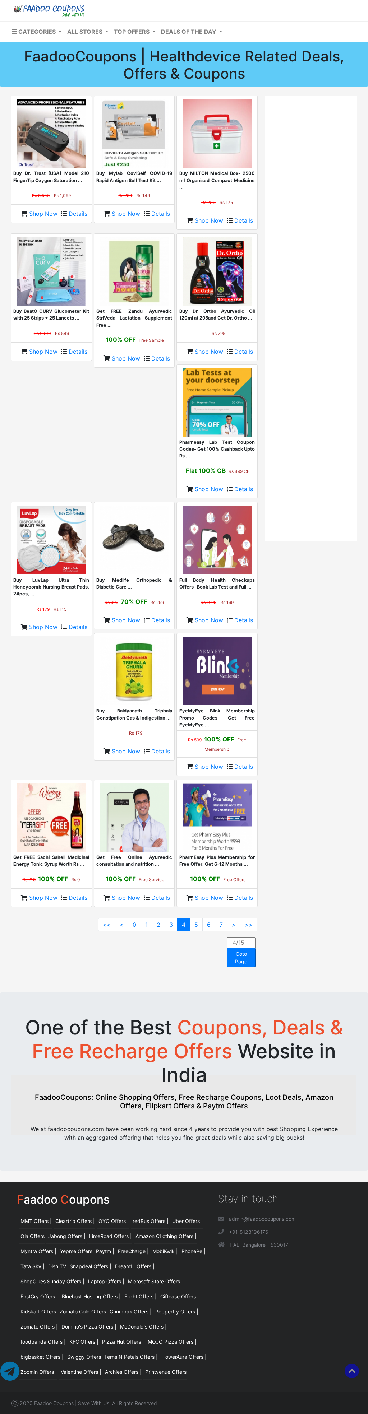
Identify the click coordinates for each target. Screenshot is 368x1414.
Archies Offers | (123, 1372)
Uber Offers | (187, 1221)
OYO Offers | (113, 1221)
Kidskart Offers (38, 1311)
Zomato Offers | (39, 1327)
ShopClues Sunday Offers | (52, 1281)
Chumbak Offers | (131, 1311)
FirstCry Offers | (39, 1296)
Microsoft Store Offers (154, 1281)
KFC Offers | (83, 1342)
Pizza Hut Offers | (123, 1342)
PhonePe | (193, 1251)
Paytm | (105, 1251)
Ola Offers (32, 1236)
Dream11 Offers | (135, 1266)
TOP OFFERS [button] (132, 31)
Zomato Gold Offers (83, 1311)
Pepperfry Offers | (176, 1311)
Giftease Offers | (179, 1296)
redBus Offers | (151, 1221)
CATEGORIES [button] (37, 31)
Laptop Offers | (106, 1281)
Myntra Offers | (38, 1251)
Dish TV (57, 1266)
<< (107, 924)
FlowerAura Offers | (184, 1357)
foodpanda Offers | (43, 1342)
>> (249, 924)
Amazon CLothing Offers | (166, 1236)
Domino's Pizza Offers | (88, 1327)
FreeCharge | (133, 1251)
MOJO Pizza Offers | (172, 1342)
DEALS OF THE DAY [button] (189, 31)
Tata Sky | (32, 1266)
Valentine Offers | (81, 1372)
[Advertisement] (311, 207)
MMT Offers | (36, 1221)
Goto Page (241, 957)
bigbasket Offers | (42, 1357)
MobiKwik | (165, 1251)
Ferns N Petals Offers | (131, 1357)
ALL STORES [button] (85, 31)
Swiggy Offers (84, 1357)
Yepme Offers (76, 1251)
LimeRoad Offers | (110, 1236)
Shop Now (44, 213)
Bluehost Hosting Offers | (91, 1296)
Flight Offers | (140, 1296)
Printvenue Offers (166, 1372)
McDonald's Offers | (143, 1327)
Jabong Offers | (67, 1236)
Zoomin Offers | (38, 1372)
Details (78, 213)
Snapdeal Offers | (90, 1266)
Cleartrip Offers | (75, 1221)
